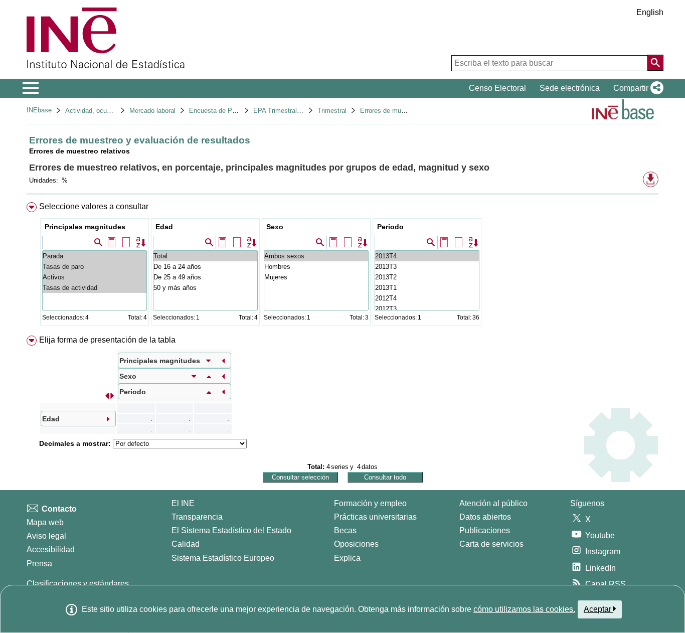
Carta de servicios (491, 544)
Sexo (274, 227)
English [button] (649, 12)
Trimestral (332, 110)
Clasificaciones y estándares (78, 583)
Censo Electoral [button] (497, 88)
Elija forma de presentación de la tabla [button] (107, 340)
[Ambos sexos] (316, 256)
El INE (183, 503)
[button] (636, 88)
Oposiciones (356, 544)
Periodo (390, 227)
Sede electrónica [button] (570, 88)
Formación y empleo (370, 503)
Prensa (39, 563)
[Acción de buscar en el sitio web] (655, 63)
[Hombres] (316, 266)
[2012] (427, 298)
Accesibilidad (51, 549)
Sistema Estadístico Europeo (223, 558)
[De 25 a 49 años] (205, 277)
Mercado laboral (152, 110)
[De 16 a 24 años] (205, 266)
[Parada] (94, 256)
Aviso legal (46, 536)
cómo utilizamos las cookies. (524, 609)
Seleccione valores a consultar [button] (93, 206)
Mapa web (45, 522)
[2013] (427, 256)
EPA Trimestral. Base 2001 (292, 110)
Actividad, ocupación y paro (105, 110)
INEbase (39, 110)
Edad (164, 227)
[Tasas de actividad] (94, 287)
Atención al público (493, 503)
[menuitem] (342, 266)
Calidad (186, 544)
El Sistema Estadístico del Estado (231, 530)
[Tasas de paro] (94, 266)
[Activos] (94, 277)
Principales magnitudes (85, 227)
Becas (345, 530)
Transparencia (197, 517)
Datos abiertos (485, 517)
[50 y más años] (205, 287)
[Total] (205, 256)
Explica (347, 558)
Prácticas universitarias (375, 517)
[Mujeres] (316, 277)
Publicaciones (484, 530)
